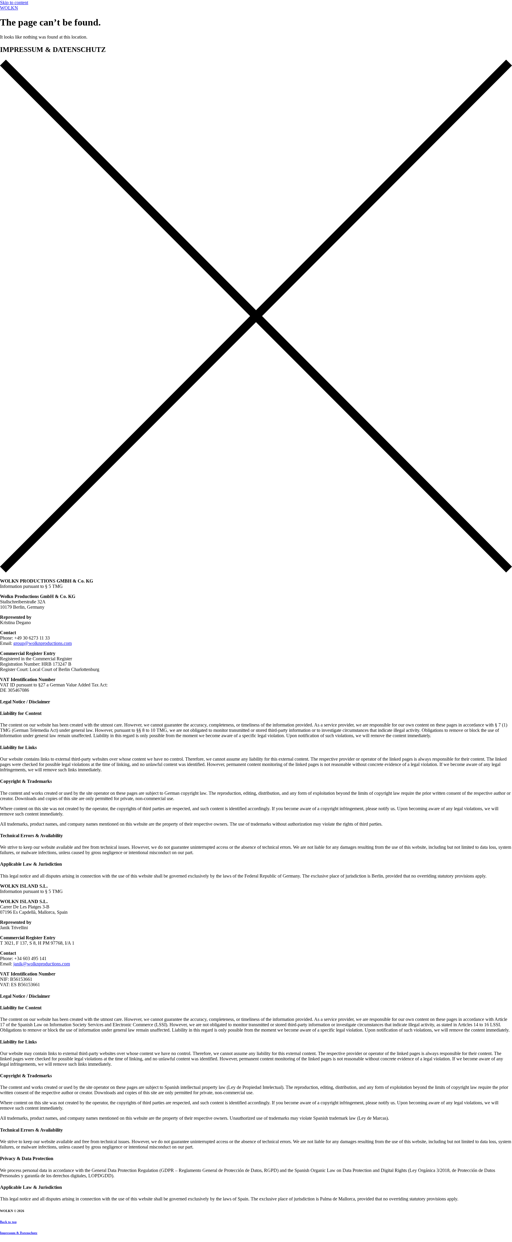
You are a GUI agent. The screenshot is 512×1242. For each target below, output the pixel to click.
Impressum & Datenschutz (18, 1233)
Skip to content (14, 2)
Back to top (8, 1222)
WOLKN (9, 7)
